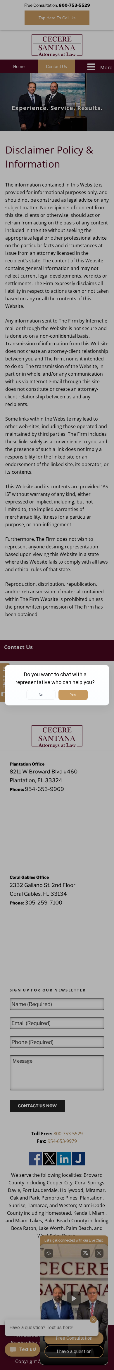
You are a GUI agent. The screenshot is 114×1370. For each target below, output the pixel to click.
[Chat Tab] (57, 685)
